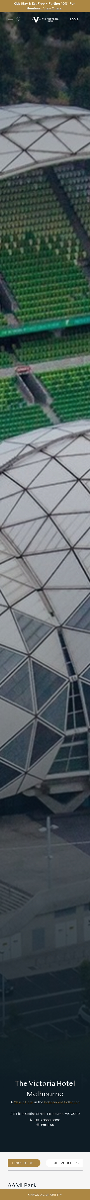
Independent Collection (62, 1102)
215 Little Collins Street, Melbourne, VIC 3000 (45, 1114)
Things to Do (21, 1163)
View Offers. (52, 8)
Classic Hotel (23, 1102)
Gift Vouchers (66, 1163)
